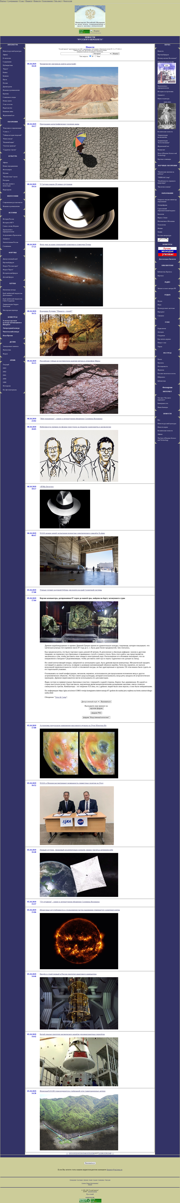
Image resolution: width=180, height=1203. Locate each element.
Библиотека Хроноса (165, 272)
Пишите (28, 1)
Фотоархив (7, 386)
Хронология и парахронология (8, 231)
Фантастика (7, 350)
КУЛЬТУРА (12, 156)
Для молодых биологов (167, 259)
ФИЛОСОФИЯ (12, 196)
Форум (5, 354)
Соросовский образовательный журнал (166, 209)
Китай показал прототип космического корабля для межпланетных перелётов (72, 1034)
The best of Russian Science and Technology (167, 439)
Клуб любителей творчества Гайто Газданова (12, 300)
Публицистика (8, 65)
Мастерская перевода (10, 310)
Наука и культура (163, 99)
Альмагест (6, 239)
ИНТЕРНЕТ (167, 391)
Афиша (5, 55)
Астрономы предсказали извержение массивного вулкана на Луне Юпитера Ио (73, 725)
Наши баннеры (163, 407)
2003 (4, 368)
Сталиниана (7, 246)
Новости (37, 1)
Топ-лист (58, 1)
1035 (88, 1153)
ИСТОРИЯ (13, 213)
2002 (4, 372)
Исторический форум (10, 273)
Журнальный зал (8, 115)
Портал (3, 1)
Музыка (5, 173)
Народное (161, 312)
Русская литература (164, 235)
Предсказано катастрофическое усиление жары (59, 124)
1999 (4, 382)
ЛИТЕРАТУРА (12, 45)
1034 (84, 1153)
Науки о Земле (162, 218)
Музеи (160, 301)
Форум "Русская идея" (10, 266)
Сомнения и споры (9, 97)
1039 (105, 1153)
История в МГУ (8, 222)
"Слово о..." (7, 132)
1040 (109, 1153)
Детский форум (8, 277)
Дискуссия (67, 1)
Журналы (161, 370)
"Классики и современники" (12, 128)
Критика (6, 94)
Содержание (12, 1)
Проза (5, 79)
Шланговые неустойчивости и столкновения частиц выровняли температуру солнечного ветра (80, 910)
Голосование (47, 1)
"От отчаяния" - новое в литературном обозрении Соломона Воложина (70, 902)
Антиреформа (162, 205)
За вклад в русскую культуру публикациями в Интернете (12, 322)
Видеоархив (7, 190)
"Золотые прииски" (9, 146)
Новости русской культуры (12, 51)
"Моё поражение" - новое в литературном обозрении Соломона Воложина (71, 419)
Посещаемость (163, 366)
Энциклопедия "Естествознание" (164, 142)
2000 (4, 379)
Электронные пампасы (10, 346)
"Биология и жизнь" (164, 187)
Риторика (6, 180)
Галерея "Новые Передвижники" (90, 1183)
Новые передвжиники (10, 166)
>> (113, 1153)
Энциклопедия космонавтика (163, 136)
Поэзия (5, 83)
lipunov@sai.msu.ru (114, 1170)
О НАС (167, 322)
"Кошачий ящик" (8, 142)
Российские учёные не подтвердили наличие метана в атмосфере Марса (70, 361)
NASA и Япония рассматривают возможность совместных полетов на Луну (71, 783)
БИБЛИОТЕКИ (167, 265)
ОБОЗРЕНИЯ (13, 122)
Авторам (161, 332)
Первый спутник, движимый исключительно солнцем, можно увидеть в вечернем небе (76, 850)
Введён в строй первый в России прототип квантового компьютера (68, 974)
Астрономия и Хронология (12, 235)
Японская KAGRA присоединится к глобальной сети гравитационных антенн (72, 1091)
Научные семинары (164, 159)
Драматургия (7, 87)
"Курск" (5, 69)
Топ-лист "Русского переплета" (164, 399)
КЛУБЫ (13, 283)
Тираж (160, 346)
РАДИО (167, 282)
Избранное (161, 377)
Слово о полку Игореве (11, 226)
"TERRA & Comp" (164, 177)
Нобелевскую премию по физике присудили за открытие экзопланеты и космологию (75, 427)
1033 (79, 1153)
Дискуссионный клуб (10, 259)
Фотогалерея (7, 169)
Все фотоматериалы (10, 390)
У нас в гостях (8, 104)
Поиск (160, 359)
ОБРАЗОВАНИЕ (167, 193)
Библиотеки (162, 381)
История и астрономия (165, 91)
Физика (160, 228)
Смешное (161, 316)
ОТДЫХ (167, 295)
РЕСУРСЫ (167, 353)
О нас (21, 1)
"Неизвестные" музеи (10, 177)
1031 (71, 1153)
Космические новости (165, 132)
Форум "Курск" (8, 269)
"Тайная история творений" (12, 135)
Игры (159, 305)
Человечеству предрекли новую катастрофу (58, 64)
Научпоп (161, 276)
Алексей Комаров (92, 1191)
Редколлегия (162, 328)
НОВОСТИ (167, 414)
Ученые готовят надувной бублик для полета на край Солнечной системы (71, 590)
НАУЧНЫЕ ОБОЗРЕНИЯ (167, 165)
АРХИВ (12, 360)
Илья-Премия (8, 335)
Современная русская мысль (12, 202)
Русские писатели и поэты (167, 373)
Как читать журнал (164, 339)
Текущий (6, 364)
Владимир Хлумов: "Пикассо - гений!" (56, 311)
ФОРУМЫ (13, 252)
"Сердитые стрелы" (9, 150)
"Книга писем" (8, 139)
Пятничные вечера (9, 290)
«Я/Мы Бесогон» (47, 487)
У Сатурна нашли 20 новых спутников (56, 184)
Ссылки (95, 1180)
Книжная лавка (8, 111)
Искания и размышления (11, 90)
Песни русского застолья (166, 308)
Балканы (6, 76)
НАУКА (167, 45)
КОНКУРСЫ (12, 317)
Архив (90, 1180)
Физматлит (161, 150)
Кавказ (5, 72)
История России (8, 219)
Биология (161, 214)
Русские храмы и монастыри (8, 185)
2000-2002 (167, 102)
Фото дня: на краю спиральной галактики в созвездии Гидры (65, 244)
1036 (92, 1153)
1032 (75, 1153)
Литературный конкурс (11, 328)
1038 (101, 1153)
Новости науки (163, 427)
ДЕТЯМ (13, 342)
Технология (162, 225)
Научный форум (8, 262)
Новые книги (7, 101)
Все (159, 420)
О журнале (161, 335)
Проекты (161, 363)
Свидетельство (87, 49)
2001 (4, 375)
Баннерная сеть (163, 403)
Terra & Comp (60, 697)
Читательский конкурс (11, 332)
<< (67, 1153)
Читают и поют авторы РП (167, 288)
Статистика (101, 1180)
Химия (160, 232)
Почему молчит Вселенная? (167, 58)
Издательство (7, 108)
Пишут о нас (162, 343)
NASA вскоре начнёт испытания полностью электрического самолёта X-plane (72, 533)
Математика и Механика (166, 221)
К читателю (7, 58)
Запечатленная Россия (10, 242)
